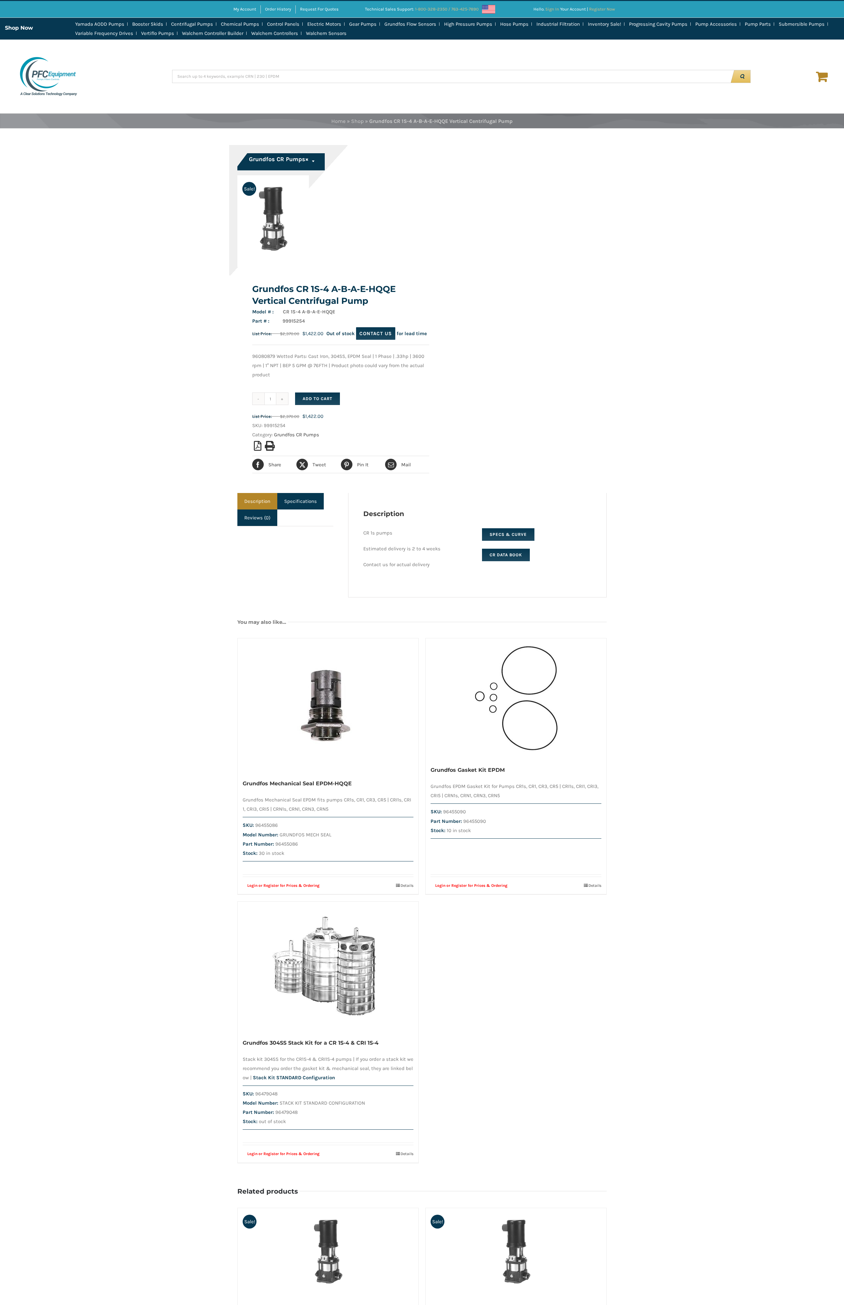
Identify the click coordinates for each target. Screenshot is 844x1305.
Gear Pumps (363, 24)
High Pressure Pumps (468, 24)
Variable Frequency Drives (104, 33)
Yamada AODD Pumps (99, 24)
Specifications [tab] (300, 501)
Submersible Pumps (802, 24)
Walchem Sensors (326, 33)
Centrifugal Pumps (192, 24)
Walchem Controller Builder (212, 33)
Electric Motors (324, 24)
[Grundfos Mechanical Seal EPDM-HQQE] (328, 705)
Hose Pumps (514, 24)
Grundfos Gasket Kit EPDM (468, 770)
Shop (357, 121)
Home (338, 121)
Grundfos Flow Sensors (410, 24)
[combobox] (282, 162)
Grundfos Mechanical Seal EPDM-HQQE (297, 783)
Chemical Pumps (240, 24)
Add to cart (317, 398)
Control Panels (283, 24)
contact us (375, 333)
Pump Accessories (716, 24)
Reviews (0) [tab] (257, 518)
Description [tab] (257, 501)
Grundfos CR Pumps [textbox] (279, 159)
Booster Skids (147, 24)
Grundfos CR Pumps (296, 435)
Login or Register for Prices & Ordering (283, 885)
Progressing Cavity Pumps (658, 24)
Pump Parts (758, 24)
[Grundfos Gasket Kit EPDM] (516, 698)
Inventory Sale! (604, 24)
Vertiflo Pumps (157, 33)
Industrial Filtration (558, 24)
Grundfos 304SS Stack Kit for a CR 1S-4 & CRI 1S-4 (310, 1043)
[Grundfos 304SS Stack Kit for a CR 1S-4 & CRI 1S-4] (328, 966)
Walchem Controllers (274, 33)
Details (407, 885)
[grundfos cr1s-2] (326, 221)
